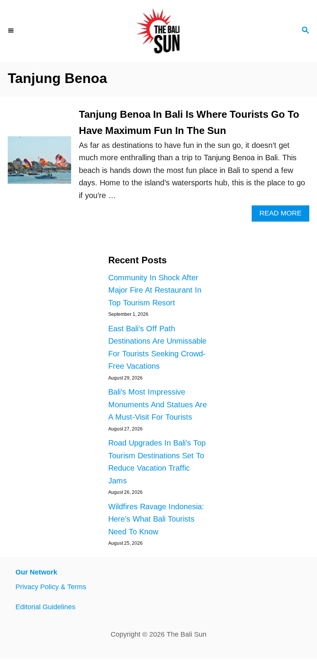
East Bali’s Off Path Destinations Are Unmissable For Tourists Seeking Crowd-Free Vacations (157, 347)
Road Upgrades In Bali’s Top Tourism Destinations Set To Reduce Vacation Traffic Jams (157, 462)
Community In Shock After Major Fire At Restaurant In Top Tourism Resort (154, 290)
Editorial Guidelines (45, 607)
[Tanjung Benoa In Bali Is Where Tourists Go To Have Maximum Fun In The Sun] (39, 163)
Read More (284, 215)
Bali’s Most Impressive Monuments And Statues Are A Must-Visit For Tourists (157, 404)
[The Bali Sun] (158, 31)
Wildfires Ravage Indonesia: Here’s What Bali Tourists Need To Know (156, 519)
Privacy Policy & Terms (50, 587)
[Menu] (11, 31)
